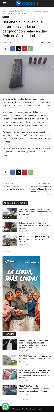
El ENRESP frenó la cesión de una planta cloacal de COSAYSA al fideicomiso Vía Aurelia (35, 358)
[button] (5, 406)
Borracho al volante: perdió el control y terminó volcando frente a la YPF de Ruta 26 (34, 239)
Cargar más (26, 400)
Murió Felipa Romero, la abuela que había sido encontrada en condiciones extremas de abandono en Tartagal (34, 388)
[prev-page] (4, 250)
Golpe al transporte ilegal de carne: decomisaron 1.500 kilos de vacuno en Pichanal (34, 225)
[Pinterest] (24, 48)
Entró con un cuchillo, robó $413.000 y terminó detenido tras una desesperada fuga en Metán (35, 211)
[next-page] (8, 250)
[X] (18, 48)
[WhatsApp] (30, 48)
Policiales (18, 11)
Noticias (11, 11)
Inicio (4, 11)
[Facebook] (12, 48)
